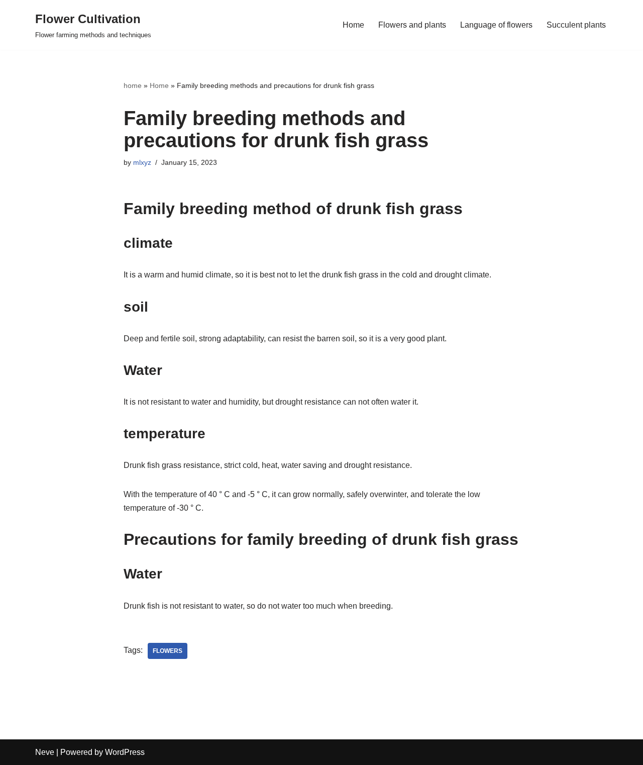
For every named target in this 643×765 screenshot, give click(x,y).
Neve (44, 752)
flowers (167, 650)
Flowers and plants (412, 25)
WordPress (125, 752)
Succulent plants (576, 25)
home (133, 85)
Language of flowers (496, 25)
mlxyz (142, 162)
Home (353, 25)
